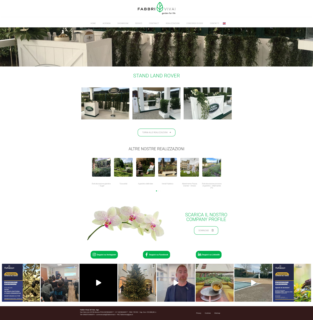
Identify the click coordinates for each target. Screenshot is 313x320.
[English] (224, 23)
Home (93, 23)
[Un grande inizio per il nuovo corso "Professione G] (60, 283)
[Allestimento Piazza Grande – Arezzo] (190, 167)
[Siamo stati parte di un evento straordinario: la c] (98, 283)
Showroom (122, 23)
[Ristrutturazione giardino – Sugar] (101, 167)
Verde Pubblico (167, 184)
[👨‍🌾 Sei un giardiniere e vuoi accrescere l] (176, 283)
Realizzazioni (173, 23)
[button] (156, 190)
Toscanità (123, 184)
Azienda (107, 23)
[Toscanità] (123, 167)
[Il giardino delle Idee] (145, 167)
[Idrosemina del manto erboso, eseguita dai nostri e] (253, 283)
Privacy (198, 313)
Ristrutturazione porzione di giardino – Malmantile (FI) (211, 186)
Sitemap (217, 313)
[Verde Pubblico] (167, 167)
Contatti (214, 23)
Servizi (138, 23)
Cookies (208, 313)
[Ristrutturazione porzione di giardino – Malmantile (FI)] (212, 167)
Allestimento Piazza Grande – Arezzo (189, 185)
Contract (154, 23)
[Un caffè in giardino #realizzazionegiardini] (215, 283)
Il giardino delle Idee (145, 184)
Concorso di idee (194, 23)
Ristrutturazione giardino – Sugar (101, 185)
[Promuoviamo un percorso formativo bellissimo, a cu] (292, 283)
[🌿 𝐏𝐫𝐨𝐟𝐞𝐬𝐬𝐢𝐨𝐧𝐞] (21, 283)
